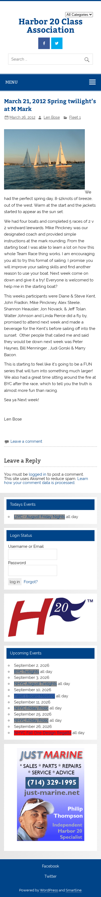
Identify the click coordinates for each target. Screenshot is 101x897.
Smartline (74, 890)
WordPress (49, 890)
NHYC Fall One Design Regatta (42, 732)
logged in (37, 474)
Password (17, 562)
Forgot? (31, 581)
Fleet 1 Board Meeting (34, 696)
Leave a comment (26, 441)
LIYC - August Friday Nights (39, 516)
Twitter (50, 877)
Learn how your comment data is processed (46, 480)
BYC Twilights (26, 671)
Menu (11, 82)
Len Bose (52, 117)
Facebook (50, 866)
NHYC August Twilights (35, 683)
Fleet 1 (75, 117)
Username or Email (26, 546)
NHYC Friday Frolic (31, 708)
